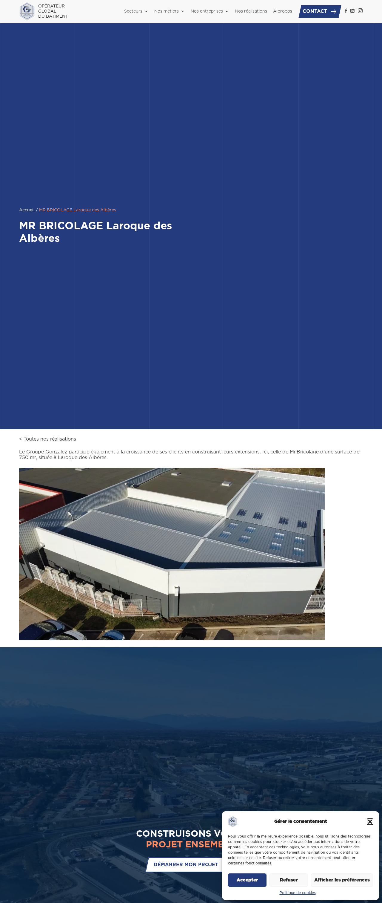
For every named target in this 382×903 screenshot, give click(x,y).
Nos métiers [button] (166, 11)
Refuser (289, 880)
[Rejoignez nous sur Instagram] (360, 10)
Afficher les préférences (342, 880)
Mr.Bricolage (304, 452)
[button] (370, 822)
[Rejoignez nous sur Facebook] (346, 10)
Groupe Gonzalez (46, 452)
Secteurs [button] (133, 11)
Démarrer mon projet (186, 864)
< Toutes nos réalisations (47, 439)
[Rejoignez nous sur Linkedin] (352, 10)
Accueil (27, 210)
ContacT (315, 11)
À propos (282, 11)
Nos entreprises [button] (207, 11)
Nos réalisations (251, 11)
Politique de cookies (298, 893)
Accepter (247, 880)
